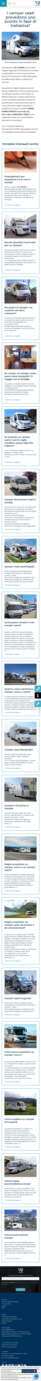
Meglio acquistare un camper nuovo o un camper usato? (19, 867)
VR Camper (17, 573)
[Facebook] (3, 1365)
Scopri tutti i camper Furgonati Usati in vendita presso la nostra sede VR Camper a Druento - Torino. (20, 1005)
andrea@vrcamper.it (12, 1358)
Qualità (4, 1306)
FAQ (3, 1308)
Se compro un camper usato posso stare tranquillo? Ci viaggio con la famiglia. (20, 376)
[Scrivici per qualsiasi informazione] (38, 695)
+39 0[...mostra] (9, 1355)
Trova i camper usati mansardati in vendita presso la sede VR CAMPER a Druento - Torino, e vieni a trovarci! (19, 763)
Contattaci (20, 1289)
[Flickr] (12, 1365)
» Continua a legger (11, 654)
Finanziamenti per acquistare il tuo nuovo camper (17, 179)
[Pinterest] (25, 1365)
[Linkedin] (9, 1365)
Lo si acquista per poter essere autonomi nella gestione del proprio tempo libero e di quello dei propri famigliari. (20, 262)
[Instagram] (16, 1365)
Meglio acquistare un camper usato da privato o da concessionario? (19, 925)
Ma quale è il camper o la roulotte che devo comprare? (18, 310)
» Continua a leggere (12, 205)
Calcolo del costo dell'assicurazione (12, 1319)
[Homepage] (38, 3)
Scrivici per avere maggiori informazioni (20, 1275)
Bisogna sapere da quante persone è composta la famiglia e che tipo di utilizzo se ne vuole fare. (19, 328)
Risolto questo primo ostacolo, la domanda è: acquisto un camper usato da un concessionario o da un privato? (20, 951)
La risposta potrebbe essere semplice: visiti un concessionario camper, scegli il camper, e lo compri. (20, 1064)
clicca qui (14, 1379)
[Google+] (6, 1365)
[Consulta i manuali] (38, 704)
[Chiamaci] (38, 689)
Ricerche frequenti (7, 1321)
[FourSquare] (22, 1365)
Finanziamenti (6, 1304)
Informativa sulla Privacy (9, 1345)
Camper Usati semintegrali (19, 566)
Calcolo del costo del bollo (9, 1317)
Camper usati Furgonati (17, 998)
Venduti (4, 1323)
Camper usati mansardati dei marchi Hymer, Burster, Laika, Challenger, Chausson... (17, 756)
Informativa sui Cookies (9, 1347)
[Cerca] (10, 3)
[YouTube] (19, 1365)
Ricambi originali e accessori (10, 1301)
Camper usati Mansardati (18, 749)
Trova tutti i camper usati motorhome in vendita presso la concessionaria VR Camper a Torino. (19, 520)
